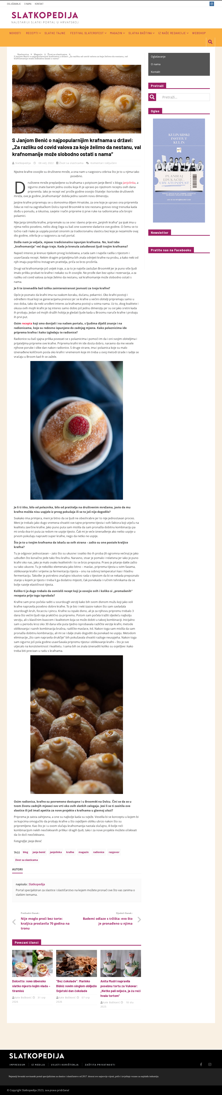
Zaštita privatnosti (100, 1064)
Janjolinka (129, 183)
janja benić (39, 852)
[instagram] (212, 4)
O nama (27, 3)
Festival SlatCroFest (87, 33)
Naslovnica (23, 54)
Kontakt (39, 3)
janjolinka (56, 852)
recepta (27, 323)
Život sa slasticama (57, 54)
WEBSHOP (199, 33)
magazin (84, 852)
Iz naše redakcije (172, 33)
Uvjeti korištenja (65, 1064)
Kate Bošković (23, 997)
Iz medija (38, 1064)
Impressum (17, 1064)
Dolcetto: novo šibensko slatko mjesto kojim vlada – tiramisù (31, 986)
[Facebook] (206, 4)
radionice (98, 852)
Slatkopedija (23, 163)
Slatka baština (140, 33)
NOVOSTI (15, 33)
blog (25, 852)
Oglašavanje (14, 3)
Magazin (116, 33)
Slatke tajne (55, 33)
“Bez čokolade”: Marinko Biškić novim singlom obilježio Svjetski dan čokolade (76, 986)
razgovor (114, 852)
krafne (70, 852)
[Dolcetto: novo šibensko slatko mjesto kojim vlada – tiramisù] (32, 963)
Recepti (32, 33)
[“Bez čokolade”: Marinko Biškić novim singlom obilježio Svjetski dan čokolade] (76, 963)
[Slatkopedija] (45, 17)
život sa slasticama (26, 860)
